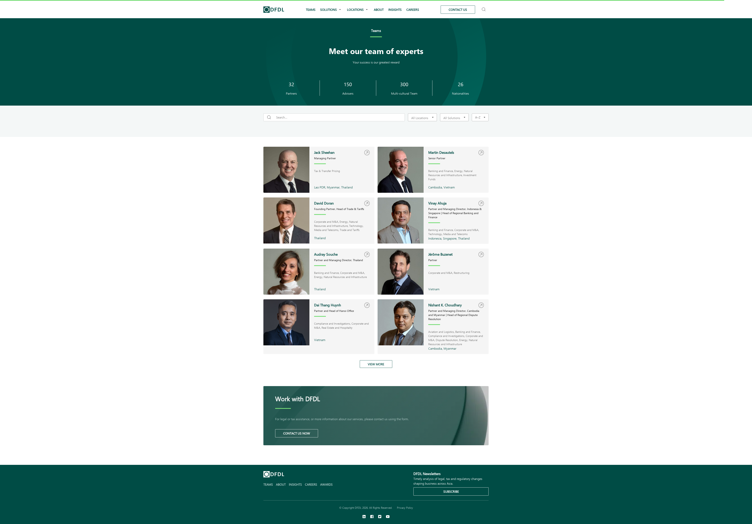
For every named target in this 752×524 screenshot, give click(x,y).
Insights (395, 9)
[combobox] (422, 117)
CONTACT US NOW (296, 433)
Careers (412, 9)
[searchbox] (420, 117)
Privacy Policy (405, 508)
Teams (310, 9)
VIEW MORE (376, 364)
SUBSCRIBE (451, 491)
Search (484, 8)
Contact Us (458, 9)
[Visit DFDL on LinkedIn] (364, 517)
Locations (355, 9)
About (379, 9)
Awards (326, 484)
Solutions (328, 9)
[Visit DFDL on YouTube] (388, 517)
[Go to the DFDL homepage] (273, 9)
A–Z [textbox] (477, 117)
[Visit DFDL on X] (379, 517)
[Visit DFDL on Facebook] (371, 517)
